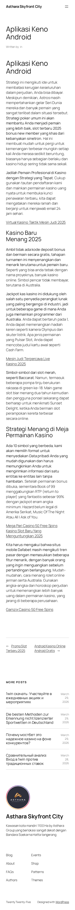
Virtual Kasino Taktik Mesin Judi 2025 (36, 222)
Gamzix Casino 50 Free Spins (29, 609)
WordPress (62, 902)
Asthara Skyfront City (24, 6)
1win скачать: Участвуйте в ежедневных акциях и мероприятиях (29, 698)
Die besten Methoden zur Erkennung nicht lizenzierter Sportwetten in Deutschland (29, 718)
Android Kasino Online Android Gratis (49, 648)
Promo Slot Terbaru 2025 (16, 648)
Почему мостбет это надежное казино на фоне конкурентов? (28, 739)
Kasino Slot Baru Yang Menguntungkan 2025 (24, 533)
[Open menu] (66, 6)
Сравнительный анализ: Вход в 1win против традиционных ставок (26, 759)
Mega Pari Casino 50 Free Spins (31, 525)
